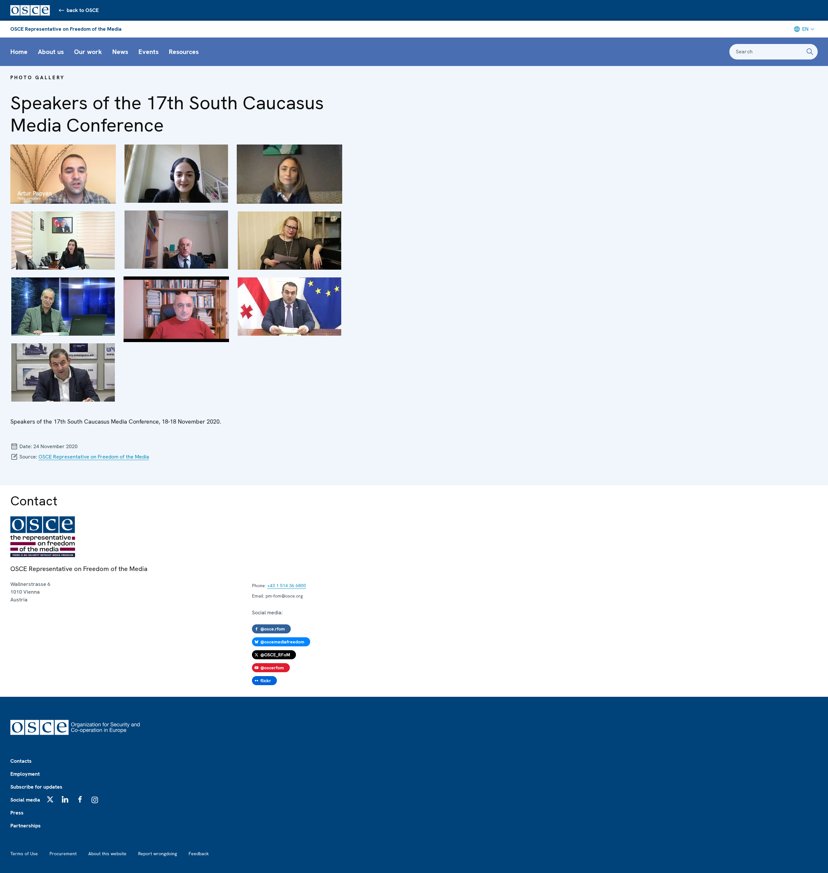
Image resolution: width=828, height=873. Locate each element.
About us (51, 52)
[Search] (810, 51)
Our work (88, 52)
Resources (184, 52)
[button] (63, 174)
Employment (25, 774)
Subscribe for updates (36, 786)
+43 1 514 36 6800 (286, 585)
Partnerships (25, 825)
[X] (50, 799)
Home (18, 52)
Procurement (63, 854)
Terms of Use (24, 854)
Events (148, 52)
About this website (107, 854)
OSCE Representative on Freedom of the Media (66, 29)
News (120, 52)
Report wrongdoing (157, 854)
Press (17, 812)
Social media (25, 799)
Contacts (21, 761)
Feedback (199, 854)
